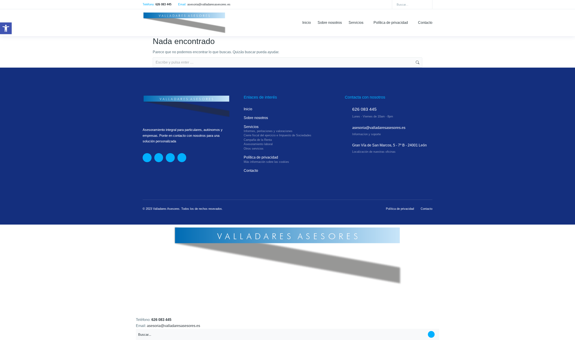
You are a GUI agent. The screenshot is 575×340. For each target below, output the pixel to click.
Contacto (426, 208)
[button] (6, 28)
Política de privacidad (400, 208)
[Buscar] (426, 4)
